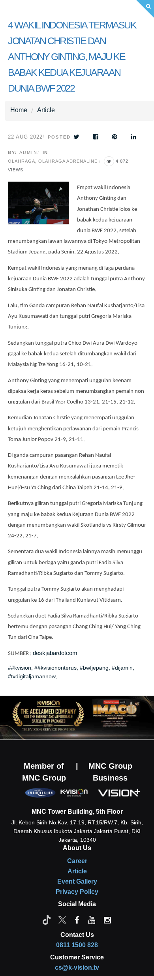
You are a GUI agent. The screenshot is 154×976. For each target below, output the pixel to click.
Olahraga (21, 161)
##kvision (19, 667)
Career (77, 861)
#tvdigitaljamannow (31, 676)
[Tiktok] (46, 919)
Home (18, 110)
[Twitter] (62, 919)
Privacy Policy (77, 891)
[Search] (145, 9)
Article (46, 110)
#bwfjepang (94, 667)
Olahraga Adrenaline (68, 161)
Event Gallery (77, 881)
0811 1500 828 (77, 945)
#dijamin (122, 667)
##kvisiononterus (55, 667)
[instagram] (107, 919)
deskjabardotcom (55, 653)
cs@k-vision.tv (77, 967)
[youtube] (92, 919)
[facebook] (77, 919)
